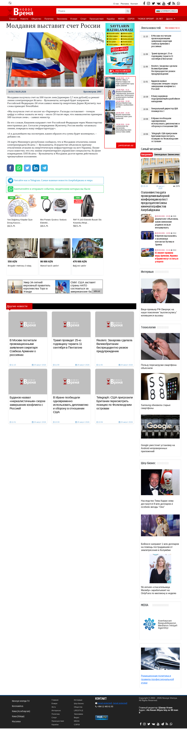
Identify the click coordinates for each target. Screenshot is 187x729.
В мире (73, 19)
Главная (13, 19)
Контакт (134, 3)
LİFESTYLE (78, 711)
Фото (54, 707)
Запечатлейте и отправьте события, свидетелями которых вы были (51, 188)
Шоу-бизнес (79, 704)
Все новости (171, 28)
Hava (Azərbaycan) (21, 711)
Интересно (56, 711)
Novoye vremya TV (21, 701)
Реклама (125, 3)
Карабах (111, 19)
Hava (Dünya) (18, 716)
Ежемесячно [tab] (173, 154)
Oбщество (36, 19)
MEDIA (121, 19)
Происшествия (97, 19)
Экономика (62, 19)
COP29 (131, 19)
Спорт (83, 19)
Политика (48, 19)
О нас (116, 3)
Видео (76, 718)
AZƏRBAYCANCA (168, 11)
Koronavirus (17, 706)
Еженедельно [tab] (160, 154)
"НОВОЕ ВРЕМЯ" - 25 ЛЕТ (150, 19)
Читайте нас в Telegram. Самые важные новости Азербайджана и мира (52, 180)
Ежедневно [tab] (146, 154)
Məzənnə (16, 721)
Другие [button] (169, 19)
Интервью (78, 700)
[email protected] (105, 703)
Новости (24, 19)
